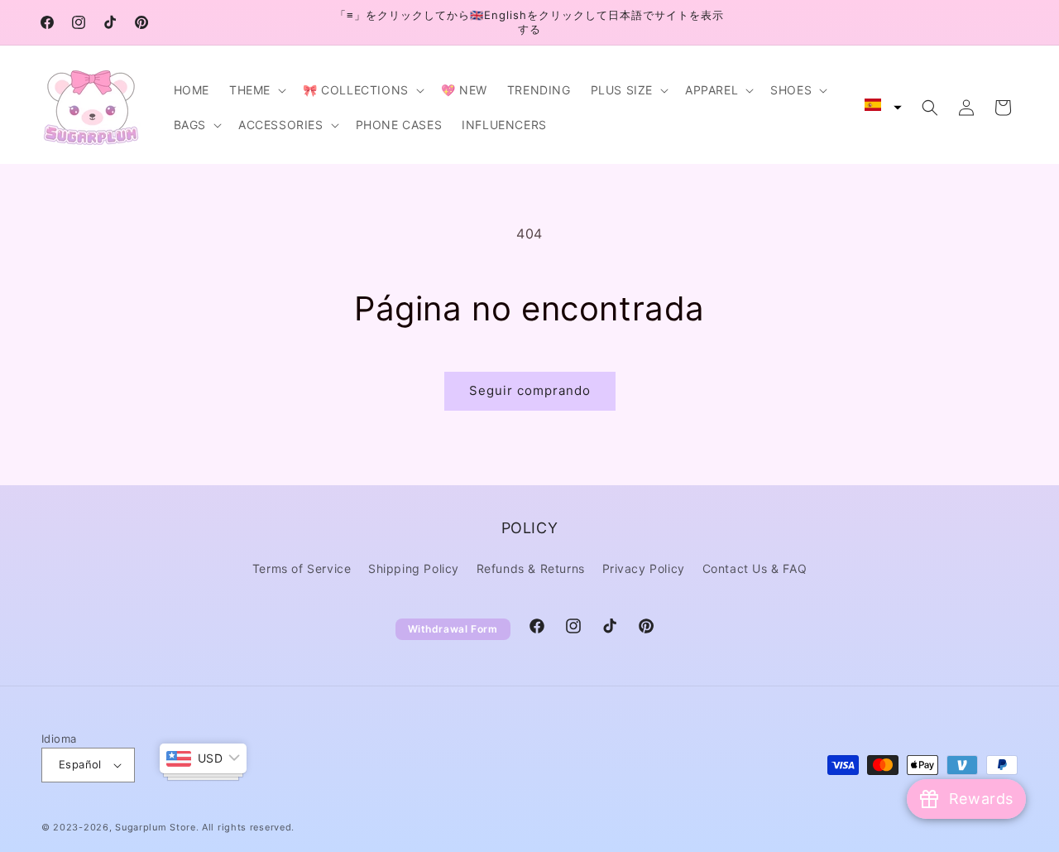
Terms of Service (302, 568)
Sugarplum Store (155, 827)
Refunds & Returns (531, 568)
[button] (256, 90)
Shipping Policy (413, 568)
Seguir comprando (530, 390)
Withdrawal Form (453, 629)
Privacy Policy (643, 568)
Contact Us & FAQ (754, 568)
